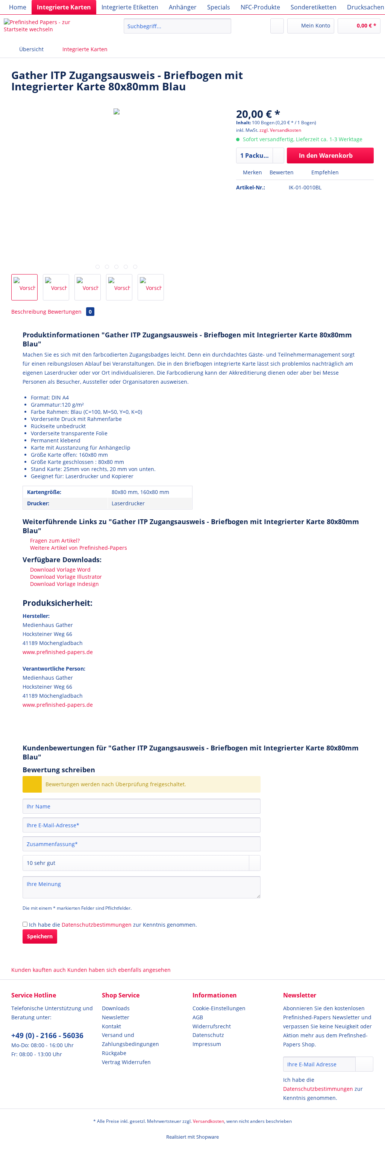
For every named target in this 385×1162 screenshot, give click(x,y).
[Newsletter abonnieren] (364, 1064)
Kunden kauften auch (38, 969)
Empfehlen (324, 172)
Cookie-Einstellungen (219, 1008)
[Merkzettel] (277, 26)
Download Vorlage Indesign (64, 583)
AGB (197, 1017)
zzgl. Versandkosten (280, 130)
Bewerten (281, 172)
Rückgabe (114, 1053)
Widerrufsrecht (211, 1026)
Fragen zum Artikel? (54, 540)
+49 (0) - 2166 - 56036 (47, 1035)
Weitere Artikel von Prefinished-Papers (78, 547)
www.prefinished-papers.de (58, 652)
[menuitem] (18, 7)
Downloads (116, 1008)
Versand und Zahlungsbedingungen (130, 1039)
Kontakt (111, 1026)
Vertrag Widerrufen (126, 1062)
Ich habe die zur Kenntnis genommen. (113, 924)
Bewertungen (70, 311)
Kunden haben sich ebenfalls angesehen (119, 969)
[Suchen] (224, 26)
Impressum (206, 1044)
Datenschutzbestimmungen (97, 924)
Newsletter (115, 1017)
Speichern (40, 936)
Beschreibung (28, 311)
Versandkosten (208, 1121)
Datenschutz (208, 1034)
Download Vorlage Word (60, 569)
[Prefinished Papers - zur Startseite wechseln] (49, 27)
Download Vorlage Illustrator (65, 576)
